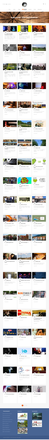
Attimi (14, 9)
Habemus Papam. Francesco (39, 375)
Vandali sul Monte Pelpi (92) (7, 417)
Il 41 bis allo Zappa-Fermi (38, 204)
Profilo (35, 9)
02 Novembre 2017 (21, 94)
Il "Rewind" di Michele (22, 394)
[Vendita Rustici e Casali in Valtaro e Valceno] (22, 416)
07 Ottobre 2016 (35, 133)
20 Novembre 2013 (7, 320)
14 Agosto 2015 (20, 190)
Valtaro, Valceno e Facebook (24, 375)
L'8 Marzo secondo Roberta (9, 394)
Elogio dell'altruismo (8, 52)
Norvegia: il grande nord (9, 242)
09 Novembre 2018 (7, 96)
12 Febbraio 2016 (35, 171)
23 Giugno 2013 (35, 358)
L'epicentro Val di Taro (38, 223)
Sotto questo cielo (37, 147)
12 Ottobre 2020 (21, 58)
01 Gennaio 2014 (21, 285)
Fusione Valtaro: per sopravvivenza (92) (8, 419)
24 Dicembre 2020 (7, 56)
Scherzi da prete (36, 109)
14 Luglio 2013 (20, 360)
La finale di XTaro (8, 356)
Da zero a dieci (7, 128)
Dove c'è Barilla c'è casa (9, 337)
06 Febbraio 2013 (35, 396)
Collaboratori (40, 9)
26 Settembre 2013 (21, 339)
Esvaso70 (30, 9)
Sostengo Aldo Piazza (23, 317)
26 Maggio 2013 (21, 379)
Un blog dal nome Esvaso (23, 299)
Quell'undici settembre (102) (7, 415)
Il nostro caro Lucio (37, 71)
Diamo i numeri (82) (6, 423)
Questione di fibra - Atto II (9, 223)
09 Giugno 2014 (21, 245)
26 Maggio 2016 (35, 153)
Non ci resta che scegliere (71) (7, 431)
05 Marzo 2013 (20, 396)
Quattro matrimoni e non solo (39, 280)
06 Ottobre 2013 (35, 323)
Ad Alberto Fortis (22, 90)
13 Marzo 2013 (35, 377)
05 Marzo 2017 (35, 114)
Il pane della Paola (37, 261)
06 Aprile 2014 (6, 264)
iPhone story (36, 299)
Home (9, 9)
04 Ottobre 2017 (35, 95)
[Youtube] (6, 4)
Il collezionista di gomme (9, 166)
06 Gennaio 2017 (6, 133)
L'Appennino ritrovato (23, 204)
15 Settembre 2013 (36, 340)
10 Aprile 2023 (6, 40)
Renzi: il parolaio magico (9, 318)
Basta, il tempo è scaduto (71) (7, 429)
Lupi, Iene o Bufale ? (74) (6, 425)
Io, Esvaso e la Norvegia (38, 242)
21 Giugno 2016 (20, 153)
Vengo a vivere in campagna (39, 52)
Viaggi (19, 9)
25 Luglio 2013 (6, 358)
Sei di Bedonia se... (8, 280)
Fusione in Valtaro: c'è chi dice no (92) (8, 421)
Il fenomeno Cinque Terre (38, 128)
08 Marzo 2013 (6, 396)
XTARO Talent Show (37, 356)
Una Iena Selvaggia (37, 394)
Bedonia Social (7, 90)
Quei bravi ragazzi (8, 204)
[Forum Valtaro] (8, 4)
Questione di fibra (22, 223)
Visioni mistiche (7, 375)
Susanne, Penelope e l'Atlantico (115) (8, 413)
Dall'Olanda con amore (9, 185)
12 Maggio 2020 (35, 57)
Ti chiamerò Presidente (38, 90)
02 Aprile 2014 (20, 266)
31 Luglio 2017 (6, 114)
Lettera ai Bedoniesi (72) (6, 427)
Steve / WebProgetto (18, 437)
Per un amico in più (22, 337)
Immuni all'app (21, 52)
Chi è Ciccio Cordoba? (8, 299)
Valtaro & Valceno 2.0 (23, 148)
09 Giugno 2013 (6, 377)
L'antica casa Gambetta (9, 109)
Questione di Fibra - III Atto (24, 166)
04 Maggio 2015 (35, 189)
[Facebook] (3, 4)
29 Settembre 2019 (36, 77)
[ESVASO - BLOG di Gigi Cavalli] (24, 9)
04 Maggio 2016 (6, 171)
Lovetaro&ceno (36, 184)
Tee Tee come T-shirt (23, 356)
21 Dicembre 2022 (21, 40)
